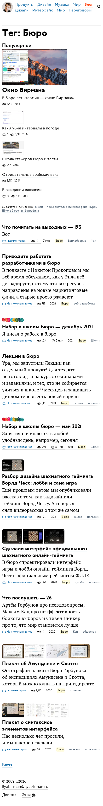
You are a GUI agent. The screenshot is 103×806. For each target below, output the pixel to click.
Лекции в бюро (20, 356)
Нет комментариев (19, 303)
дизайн (40, 207)
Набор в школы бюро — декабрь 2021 (47, 327)
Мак (93, 241)
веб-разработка (84, 303)
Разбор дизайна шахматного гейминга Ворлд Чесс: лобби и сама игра (47, 480)
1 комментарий (16, 241)
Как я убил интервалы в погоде (30, 128)
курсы (93, 207)
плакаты (75, 690)
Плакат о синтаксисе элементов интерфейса (30, 726)
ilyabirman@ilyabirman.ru (25, 786)
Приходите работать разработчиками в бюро (31, 260)
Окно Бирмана (23, 90)
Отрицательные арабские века (30, 174)
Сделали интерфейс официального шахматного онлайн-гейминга (44, 552)
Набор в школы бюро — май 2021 (41, 426)
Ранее (7, 764)
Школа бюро (10, 211)
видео (78, 517)
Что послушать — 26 (27, 598)
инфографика (30, 211)
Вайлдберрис (77, 241)
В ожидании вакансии (22, 190)
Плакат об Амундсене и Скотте (40, 663)
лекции (78, 403)
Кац (75, 632)
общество (89, 632)
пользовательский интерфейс (67, 207)
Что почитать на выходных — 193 (41, 227)
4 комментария (16, 749)
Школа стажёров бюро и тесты (30, 159)
